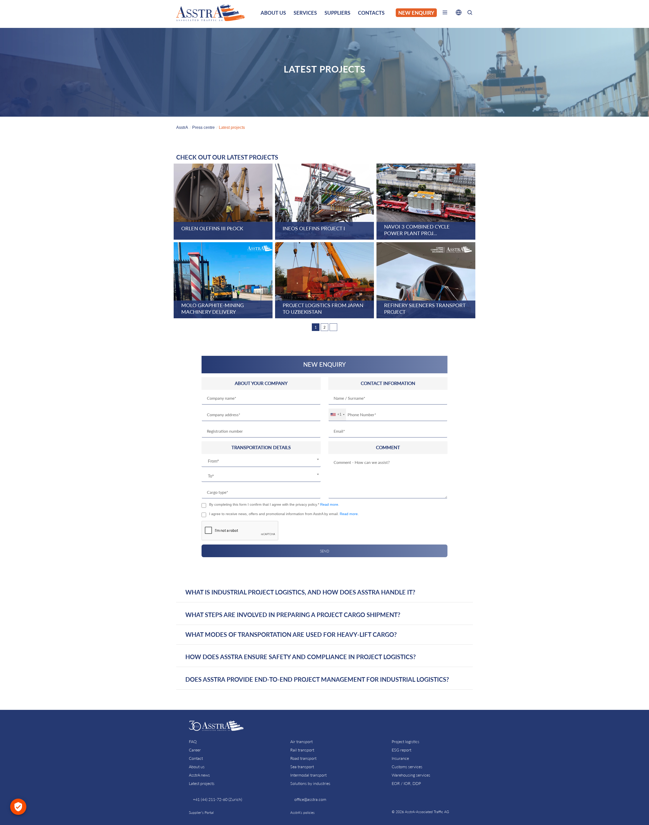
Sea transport (302, 766)
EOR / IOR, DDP (406, 783)
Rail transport (302, 749)
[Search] (470, 13)
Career (195, 749)
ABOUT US (273, 13)
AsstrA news (199, 775)
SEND (324, 551)
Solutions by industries (310, 783)
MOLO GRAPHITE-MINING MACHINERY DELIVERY (212, 308)
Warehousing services (411, 775)
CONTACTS (371, 13)
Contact (196, 758)
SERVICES (305, 13)
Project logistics (405, 741)
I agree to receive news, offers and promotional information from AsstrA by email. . (284, 514)
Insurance (400, 758)
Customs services (407, 766)
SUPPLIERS (337, 13)
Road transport (303, 758)
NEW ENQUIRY (416, 13)
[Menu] (444, 13)
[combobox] (261, 461)
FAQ (193, 741)
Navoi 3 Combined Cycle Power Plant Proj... (417, 229)
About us (197, 766)
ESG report (401, 749)
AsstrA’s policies (302, 812)
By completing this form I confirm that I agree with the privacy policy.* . (274, 504)
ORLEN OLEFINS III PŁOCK (212, 228)
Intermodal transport (308, 775)
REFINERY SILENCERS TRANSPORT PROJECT (424, 308)
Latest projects (201, 783)
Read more (329, 504)
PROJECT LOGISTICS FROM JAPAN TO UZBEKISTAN (323, 308)
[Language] (458, 13)
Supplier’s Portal (201, 812)
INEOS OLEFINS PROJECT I (314, 228)
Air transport (301, 741)
